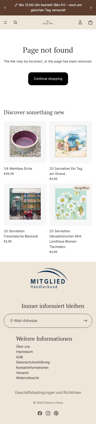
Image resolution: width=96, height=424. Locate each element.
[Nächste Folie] (91, 7)
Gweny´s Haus (53, 402)
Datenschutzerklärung (33, 362)
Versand (22, 372)
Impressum (24, 352)
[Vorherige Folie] (5, 7)
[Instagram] (48, 413)
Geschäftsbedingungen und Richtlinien (48, 392)
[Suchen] (15, 22)
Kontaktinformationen (32, 367)
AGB (19, 357)
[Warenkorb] (90, 22)
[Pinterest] (56, 413)
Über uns (23, 346)
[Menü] (5, 22)
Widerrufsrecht (27, 378)
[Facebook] (40, 413)
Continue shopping (48, 79)
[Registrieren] (85, 320)
